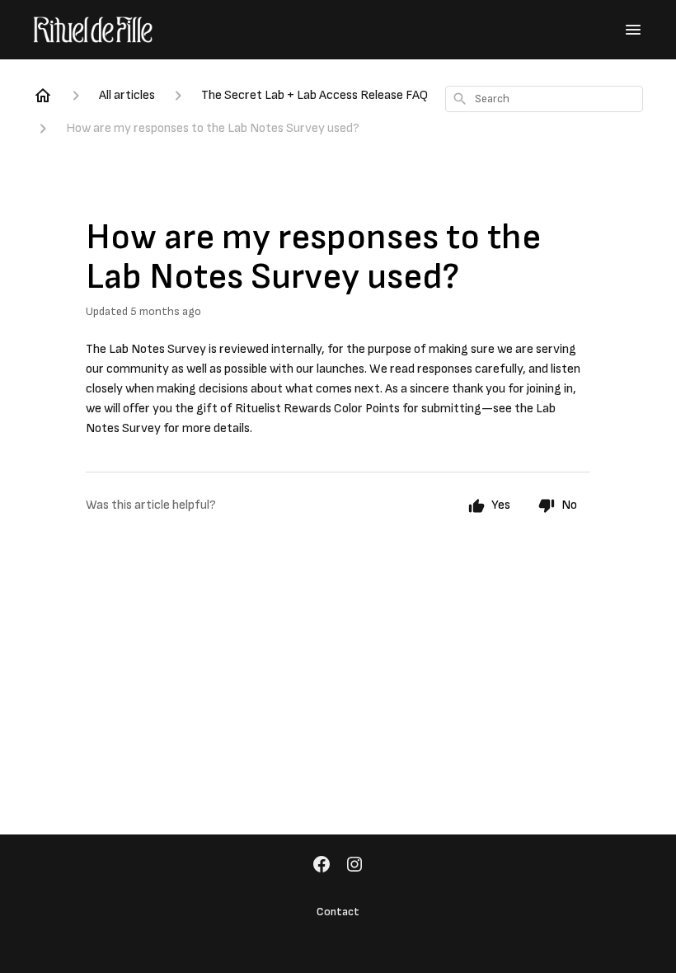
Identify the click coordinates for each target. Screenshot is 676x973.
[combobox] (544, 99)
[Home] (43, 96)
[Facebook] (321, 865)
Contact (338, 912)
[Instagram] (354, 865)
